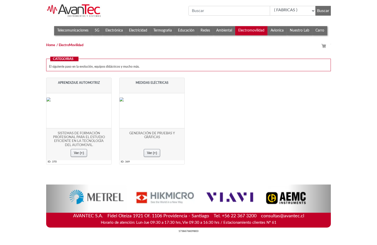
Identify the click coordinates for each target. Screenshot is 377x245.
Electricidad (138, 30)
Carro (319, 30)
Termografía (162, 30)
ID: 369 (125, 161)
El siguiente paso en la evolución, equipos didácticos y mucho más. (94, 66)
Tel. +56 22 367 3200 (235, 216)
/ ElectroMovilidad (69, 45)
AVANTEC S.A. (188, 215)
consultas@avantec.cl (282, 216)
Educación (186, 30)
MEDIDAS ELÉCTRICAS (152, 82)
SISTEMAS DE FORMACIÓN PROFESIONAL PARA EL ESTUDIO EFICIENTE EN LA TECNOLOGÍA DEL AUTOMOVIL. (79, 139)
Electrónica (114, 30)
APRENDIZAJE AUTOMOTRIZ (79, 82)
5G (97, 30)
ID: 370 (52, 161)
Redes (205, 30)
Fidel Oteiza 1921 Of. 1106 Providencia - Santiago (158, 216)
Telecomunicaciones (72, 30)
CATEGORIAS (63, 59)
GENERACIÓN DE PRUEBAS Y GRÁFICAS (152, 135)
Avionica (277, 30)
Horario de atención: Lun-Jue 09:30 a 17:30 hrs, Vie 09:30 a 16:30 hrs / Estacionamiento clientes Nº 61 (188, 222)
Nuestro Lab (299, 30)
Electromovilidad (251, 30)
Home (50, 45)
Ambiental (224, 30)
